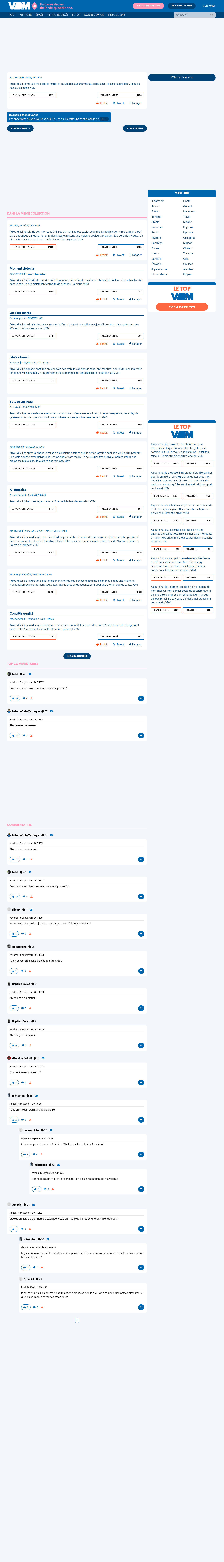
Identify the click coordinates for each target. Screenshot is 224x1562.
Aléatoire (26, 15)
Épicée (40, 15)
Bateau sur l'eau (21, 402)
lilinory (16, 910)
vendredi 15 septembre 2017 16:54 (27, 955)
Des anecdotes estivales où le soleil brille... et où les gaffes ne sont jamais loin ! (58, 117)
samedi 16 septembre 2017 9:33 (48, 1173)
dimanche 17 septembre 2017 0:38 (38, 1247)
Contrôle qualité (21, 613)
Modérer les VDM (182, 6)
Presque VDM (116, 15)
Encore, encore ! (77, 656)
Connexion (209, 6)
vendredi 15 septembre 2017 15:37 (27, 682)
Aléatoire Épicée (58, 15)
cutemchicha (32, 1130)
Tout (12, 15)
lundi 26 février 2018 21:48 (34, 1287)
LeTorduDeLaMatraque (26, 711)
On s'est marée (20, 313)
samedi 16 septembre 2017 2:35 (37, 1138)
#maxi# (17, 1205)
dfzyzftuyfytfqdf (22, 1058)
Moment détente (22, 268)
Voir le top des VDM (182, 307)
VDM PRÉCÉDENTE (20, 128)
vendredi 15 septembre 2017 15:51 (26, 918)
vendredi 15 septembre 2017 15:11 (26, 720)
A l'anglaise (18, 490)
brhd (15, 674)
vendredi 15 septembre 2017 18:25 (27, 1029)
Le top (76, 15)
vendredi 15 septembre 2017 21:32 (27, 1067)
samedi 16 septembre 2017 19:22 (26, 1213)
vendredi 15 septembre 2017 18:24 (27, 992)
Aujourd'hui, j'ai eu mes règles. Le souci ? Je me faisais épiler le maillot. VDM (52, 501)
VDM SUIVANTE (135, 128)
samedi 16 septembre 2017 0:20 (25, 1104)
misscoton (18, 1096)
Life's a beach (19, 357)
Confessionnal (94, 15)
